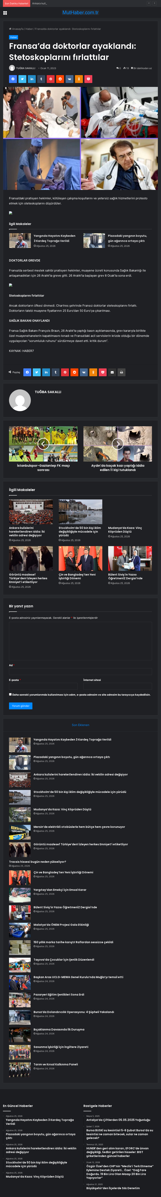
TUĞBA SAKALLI (25, 68)
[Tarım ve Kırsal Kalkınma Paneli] (20, 1069)
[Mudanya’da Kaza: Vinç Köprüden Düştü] (130, 511)
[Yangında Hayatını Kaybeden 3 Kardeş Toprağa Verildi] (20, 240)
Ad (12, 665)
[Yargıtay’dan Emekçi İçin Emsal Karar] (20, 895)
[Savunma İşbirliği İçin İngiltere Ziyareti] (20, 1052)
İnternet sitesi (92, 679)
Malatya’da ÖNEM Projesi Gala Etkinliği (61, 925)
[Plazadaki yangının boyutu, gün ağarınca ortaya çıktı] (94, 240)
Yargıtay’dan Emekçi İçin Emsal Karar (60, 890)
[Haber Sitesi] (80, 12)
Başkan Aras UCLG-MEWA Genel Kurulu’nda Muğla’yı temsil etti (78, 977)
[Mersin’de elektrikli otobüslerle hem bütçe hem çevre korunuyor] (20, 832)
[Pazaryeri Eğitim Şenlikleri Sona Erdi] (20, 1000)
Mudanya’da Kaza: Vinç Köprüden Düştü (125, 530)
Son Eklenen (80, 725)
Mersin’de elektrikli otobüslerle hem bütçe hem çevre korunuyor (79, 827)
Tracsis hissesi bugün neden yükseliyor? (37, 862)
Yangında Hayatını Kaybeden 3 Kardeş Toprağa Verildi (72, 740)
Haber (29, 28)
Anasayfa (17, 28)
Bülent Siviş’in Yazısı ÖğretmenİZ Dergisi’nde (125, 576)
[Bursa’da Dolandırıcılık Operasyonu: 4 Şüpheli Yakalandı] (20, 1017)
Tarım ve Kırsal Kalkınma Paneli (56, 1064)
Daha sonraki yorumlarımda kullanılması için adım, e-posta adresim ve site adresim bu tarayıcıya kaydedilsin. (81, 694)
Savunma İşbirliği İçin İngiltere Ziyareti (61, 1047)
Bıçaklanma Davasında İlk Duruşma (59, 1029)
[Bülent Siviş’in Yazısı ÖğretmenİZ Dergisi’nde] (130, 558)
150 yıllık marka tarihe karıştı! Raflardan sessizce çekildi (73, 942)
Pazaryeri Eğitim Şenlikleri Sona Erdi (59, 995)
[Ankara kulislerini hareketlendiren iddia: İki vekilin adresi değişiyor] (31, 511)
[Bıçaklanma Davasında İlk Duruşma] (20, 1035)
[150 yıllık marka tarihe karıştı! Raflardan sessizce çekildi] (20, 947)
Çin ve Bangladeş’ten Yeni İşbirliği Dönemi (77, 576)
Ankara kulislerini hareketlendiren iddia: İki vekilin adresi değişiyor (72, 3)
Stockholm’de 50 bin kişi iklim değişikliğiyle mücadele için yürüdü (80, 531)
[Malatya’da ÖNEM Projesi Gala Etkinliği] (20, 930)
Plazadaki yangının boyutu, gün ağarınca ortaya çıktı (72, 757)
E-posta (15, 679)
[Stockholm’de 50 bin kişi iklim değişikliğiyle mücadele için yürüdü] (80, 511)
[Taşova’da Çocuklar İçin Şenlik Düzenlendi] (20, 965)
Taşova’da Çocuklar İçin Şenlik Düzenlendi (64, 960)
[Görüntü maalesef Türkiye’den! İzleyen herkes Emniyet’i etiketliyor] (31, 558)
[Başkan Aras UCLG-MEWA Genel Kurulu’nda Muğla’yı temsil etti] (20, 982)
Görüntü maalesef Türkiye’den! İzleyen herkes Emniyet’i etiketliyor (28, 578)
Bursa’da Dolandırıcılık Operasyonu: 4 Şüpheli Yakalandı (74, 1012)
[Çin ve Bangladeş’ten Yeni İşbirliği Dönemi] (80, 558)
